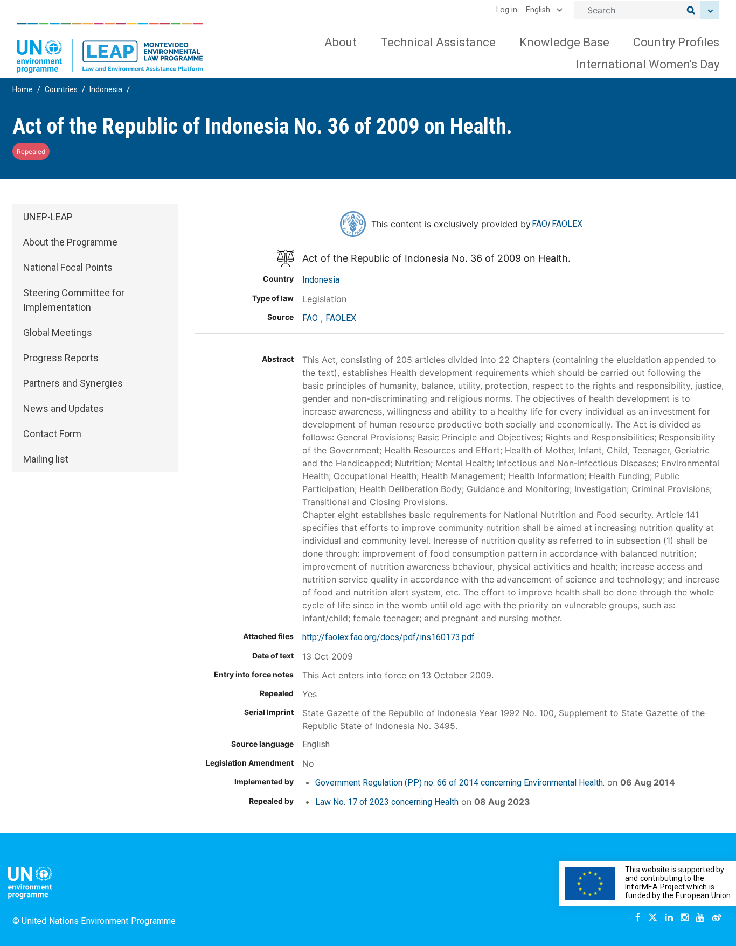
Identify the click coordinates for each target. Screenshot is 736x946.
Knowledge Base (564, 42)
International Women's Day (647, 64)
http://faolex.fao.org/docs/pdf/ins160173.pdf (388, 637)
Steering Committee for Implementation (73, 300)
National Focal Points (68, 267)
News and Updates (63, 408)
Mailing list (45, 459)
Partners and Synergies (73, 383)
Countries (61, 89)
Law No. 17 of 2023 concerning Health (387, 802)
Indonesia (105, 89)
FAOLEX (567, 224)
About (340, 42)
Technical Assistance (438, 42)
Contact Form (52, 433)
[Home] (110, 48)
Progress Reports (61, 357)
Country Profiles (676, 42)
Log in (506, 10)
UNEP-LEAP (48, 216)
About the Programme (70, 242)
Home (22, 89)
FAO (539, 224)
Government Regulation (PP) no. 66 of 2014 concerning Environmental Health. (460, 782)
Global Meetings (57, 332)
